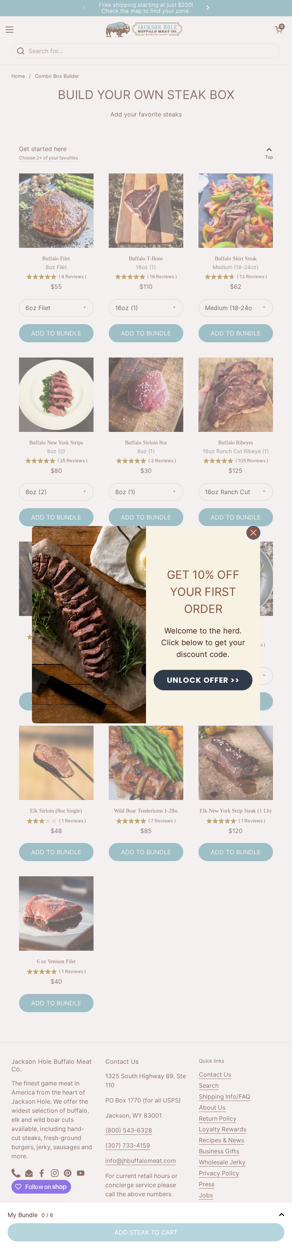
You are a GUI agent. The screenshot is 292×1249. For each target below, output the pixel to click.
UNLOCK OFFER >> (203, 680)
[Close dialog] (253, 532)
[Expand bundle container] (281, 1214)
